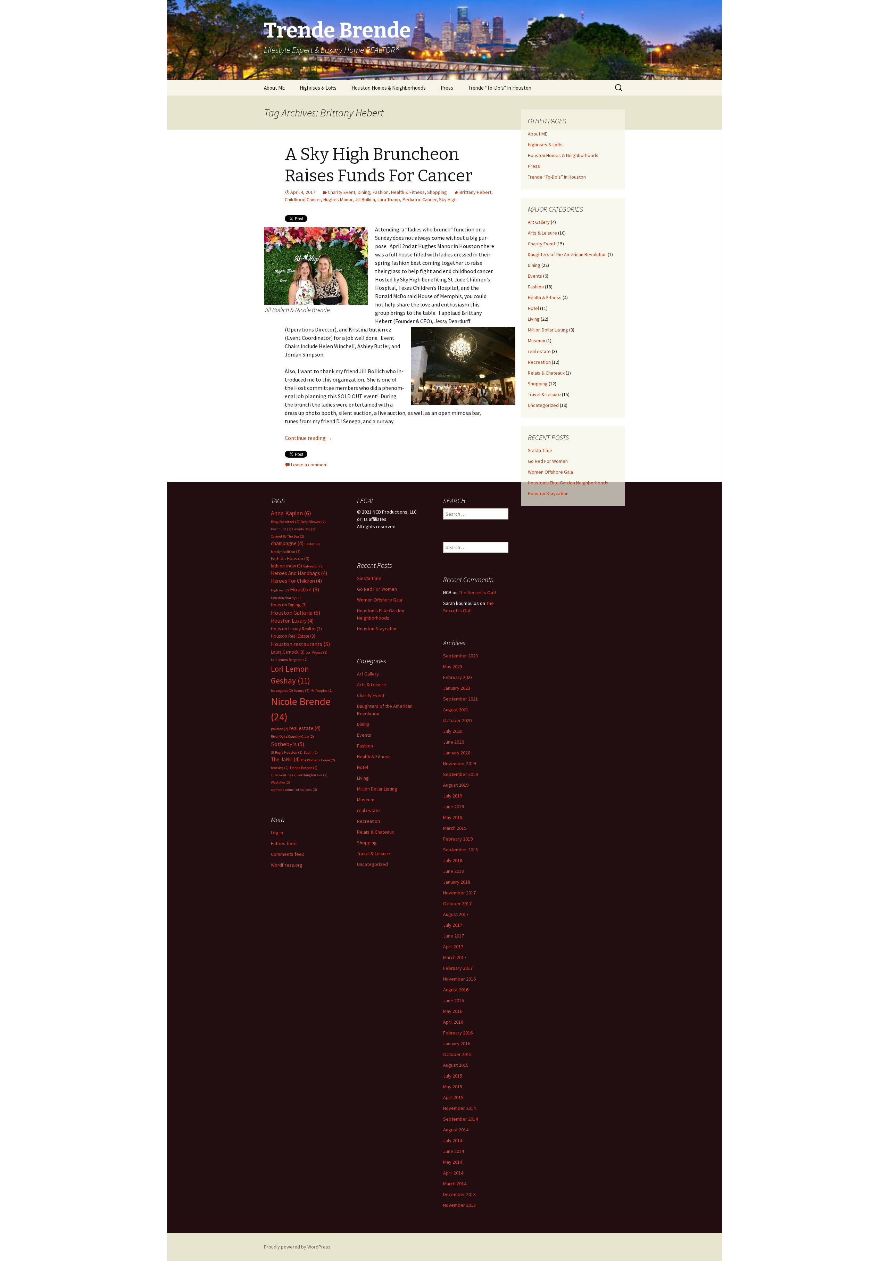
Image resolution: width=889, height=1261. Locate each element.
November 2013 (459, 1205)
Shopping (437, 192)
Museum (536, 340)
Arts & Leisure (542, 233)
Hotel (533, 308)
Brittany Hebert (475, 192)
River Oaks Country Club (292, 736)
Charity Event (341, 192)
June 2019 (453, 806)
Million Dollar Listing (548, 330)
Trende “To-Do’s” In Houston (499, 87)
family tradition (285, 551)
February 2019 (458, 839)
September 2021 (460, 699)
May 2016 (452, 1011)
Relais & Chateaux (546, 373)
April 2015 (453, 1097)
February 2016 (458, 1033)
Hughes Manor (337, 199)
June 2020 (453, 742)
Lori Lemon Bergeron (289, 659)
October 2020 (457, 720)
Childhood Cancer (303, 199)
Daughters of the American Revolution (567, 254)
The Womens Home (318, 760)
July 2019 (452, 796)
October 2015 (457, 1054)
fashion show (286, 566)
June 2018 (453, 871)
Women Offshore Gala (550, 472)
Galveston (313, 566)
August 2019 (455, 785)
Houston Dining (289, 605)
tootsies (280, 767)
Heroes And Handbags (299, 573)
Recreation (539, 362)
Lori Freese (316, 652)
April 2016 (453, 1022)
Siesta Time (540, 450)
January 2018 (456, 882)
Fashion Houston (290, 559)
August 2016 (455, 989)
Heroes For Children (296, 581)
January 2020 (456, 753)
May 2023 (452, 666)
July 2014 (452, 1140)
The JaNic (285, 759)
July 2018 (452, 860)
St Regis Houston (286, 752)
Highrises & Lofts (318, 87)
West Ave (280, 782)
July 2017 (452, 925)
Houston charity (286, 598)
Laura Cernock (288, 652)
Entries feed (284, 843)
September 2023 (460, 656)
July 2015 (452, 1076)
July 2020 (452, 731)
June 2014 (453, 1151)
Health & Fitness (408, 192)
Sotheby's (288, 744)
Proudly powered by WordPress (297, 1247)
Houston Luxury (292, 620)
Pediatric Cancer (419, 199)
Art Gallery (539, 222)
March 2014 (454, 1183)
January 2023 (456, 688)
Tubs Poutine (284, 775)
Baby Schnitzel (285, 521)
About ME (274, 87)
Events (535, 276)
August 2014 (455, 1130)
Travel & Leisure (544, 394)
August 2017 (455, 914)
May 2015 (452, 1086)
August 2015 (455, 1065)
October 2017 (457, 903)
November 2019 (459, 763)
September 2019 (460, 774)
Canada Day (303, 529)
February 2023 (458, 677)
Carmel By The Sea (287, 536)
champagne (287, 543)
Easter (312, 544)
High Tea (280, 590)
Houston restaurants (300, 644)
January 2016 (456, 1043)
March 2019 (454, 828)
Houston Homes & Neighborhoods (388, 87)
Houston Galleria (296, 612)
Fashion (381, 192)
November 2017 (459, 893)
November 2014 (459, 1108)
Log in (277, 832)
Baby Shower (313, 521)
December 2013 (459, 1194)
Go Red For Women (548, 461)
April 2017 (453, 946)
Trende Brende (303, 767)
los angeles (282, 690)
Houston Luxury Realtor (296, 629)
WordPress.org (286, 865)
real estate (539, 351)
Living (534, 319)
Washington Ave (312, 775)
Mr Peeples (321, 690)
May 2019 (452, 817)
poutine (279, 729)
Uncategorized (543, 405)
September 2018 (460, 849)
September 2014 (460, 1119)
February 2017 (458, 968)
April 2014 (453, 1173)
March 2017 (454, 957)
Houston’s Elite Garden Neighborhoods (568, 483)
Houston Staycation (548, 493)
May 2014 (452, 1162)
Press (447, 87)
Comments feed (288, 854)
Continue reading (308, 437)
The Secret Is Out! (477, 592)
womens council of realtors (294, 789)
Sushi (311, 752)
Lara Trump (388, 199)
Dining (364, 192)
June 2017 (453, 936)
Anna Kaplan (291, 513)
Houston (304, 589)
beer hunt (281, 529)
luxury (301, 690)
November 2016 (459, 979)
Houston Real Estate (293, 636)
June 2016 (453, 1000)
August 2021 (455, 709)
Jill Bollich (365, 199)
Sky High (448, 199)
